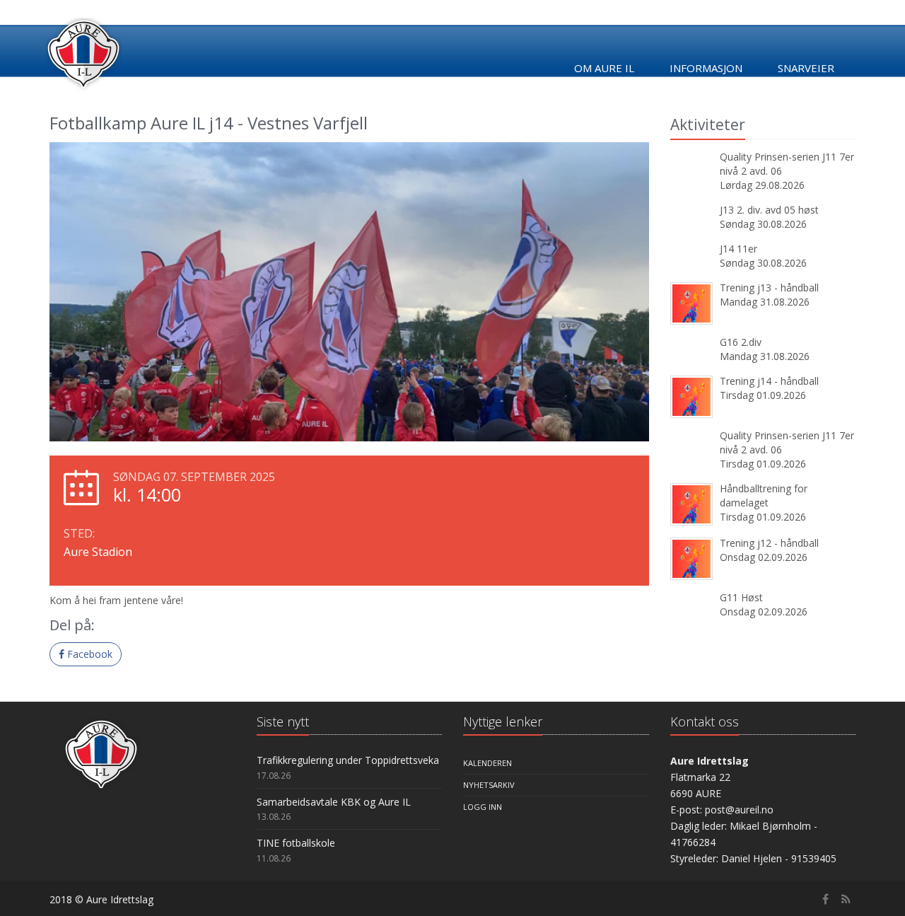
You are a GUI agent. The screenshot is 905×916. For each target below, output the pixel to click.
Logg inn (482, 806)
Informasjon (706, 68)
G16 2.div (740, 342)
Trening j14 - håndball (769, 381)
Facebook (88, 654)
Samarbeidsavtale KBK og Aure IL (334, 801)
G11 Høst (741, 597)
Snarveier (806, 68)
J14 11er (738, 248)
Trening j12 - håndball (769, 543)
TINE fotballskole (296, 843)
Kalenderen (487, 763)
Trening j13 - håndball (769, 287)
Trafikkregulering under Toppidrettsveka (348, 760)
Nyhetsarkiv (489, 784)
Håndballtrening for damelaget (763, 495)
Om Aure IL (604, 68)
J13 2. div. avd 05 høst (769, 209)
